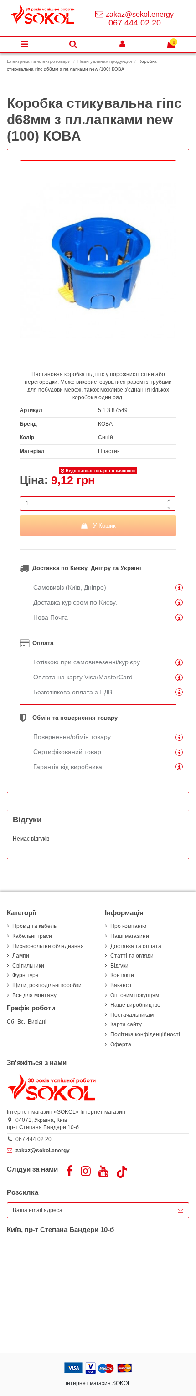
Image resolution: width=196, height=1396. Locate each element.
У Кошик (104, 525)
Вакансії (120, 985)
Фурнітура (25, 975)
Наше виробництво (135, 1005)
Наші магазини (129, 936)
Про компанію (128, 926)
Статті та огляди (132, 956)
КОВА (105, 424)
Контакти (122, 975)
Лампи (20, 956)
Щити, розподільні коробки (47, 985)
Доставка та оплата (135, 946)
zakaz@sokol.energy (140, 14)
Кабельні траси (32, 936)
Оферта (120, 1044)
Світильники (28, 966)
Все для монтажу (34, 995)
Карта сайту (126, 1024)
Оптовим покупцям (134, 995)
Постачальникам (132, 1015)
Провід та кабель (34, 926)
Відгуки (119, 966)
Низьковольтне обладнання (48, 946)
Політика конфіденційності (145, 1034)
